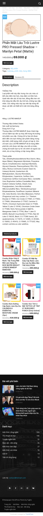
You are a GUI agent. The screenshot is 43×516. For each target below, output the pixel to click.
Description (8, 77)
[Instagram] (27, 488)
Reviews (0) (19, 77)
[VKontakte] (33, 488)
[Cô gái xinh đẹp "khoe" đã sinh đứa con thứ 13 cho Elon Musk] (8, 400)
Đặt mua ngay (8, 63)
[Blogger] (9, 488)
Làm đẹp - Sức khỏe (15, 8)
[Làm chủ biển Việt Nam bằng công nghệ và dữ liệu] (8, 389)
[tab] (8, 77)
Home (4, 8)
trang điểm (27, 71)
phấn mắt (18, 71)
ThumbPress (29, 514)
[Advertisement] (21, 352)
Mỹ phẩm (27, 8)
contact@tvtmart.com (17, 478)
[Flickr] (21, 488)
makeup (10, 71)
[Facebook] (15, 488)
